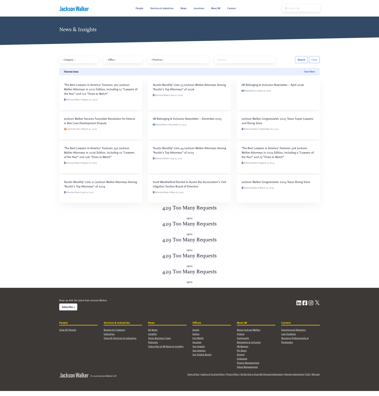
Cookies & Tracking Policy (213, 374)
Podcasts (153, 342)
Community (243, 338)
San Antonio (198, 350)
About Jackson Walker (248, 330)
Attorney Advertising (294, 374)
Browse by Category (114, 330)
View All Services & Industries (120, 338)
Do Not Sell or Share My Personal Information (262, 374)
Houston (196, 342)
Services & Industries (162, 8)
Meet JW (215, 8)
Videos (240, 334)
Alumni (241, 354)
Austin (195, 330)
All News (153, 330)
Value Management (247, 367)
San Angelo (198, 346)
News (184, 8)
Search (301, 59)
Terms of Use (193, 374)
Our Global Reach (202, 354)
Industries (109, 334)
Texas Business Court (159, 338)
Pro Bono (241, 350)
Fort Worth (198, 338)
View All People (67, 330)
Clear (314, 59)
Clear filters (309, 71)
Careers (231, 8)
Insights (152, 334)
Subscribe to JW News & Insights (165, 346)
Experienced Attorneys (293, 330)
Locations (199, 8)
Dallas (195, 334)
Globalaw (242, 359)
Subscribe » (68, 307)
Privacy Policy (232, 374)
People (139, 8)
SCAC (307, 374)
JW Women (242, 346)
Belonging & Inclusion (249, 342)
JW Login (316, 374)
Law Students (288, 334)
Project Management (248, 363)
